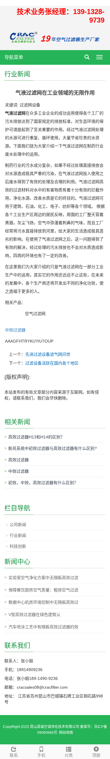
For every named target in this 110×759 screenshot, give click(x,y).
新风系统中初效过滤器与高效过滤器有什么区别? (52, 448)
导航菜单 (13, 57)
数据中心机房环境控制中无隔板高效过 (43, 602)
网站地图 (66, 733)
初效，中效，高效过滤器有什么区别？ (43, 482)
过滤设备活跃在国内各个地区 (52, 363)
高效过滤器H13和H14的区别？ (36, 437)
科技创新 (18, 546)
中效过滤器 (15, 330)
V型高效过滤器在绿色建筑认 (34, 614)
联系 (14, 755)
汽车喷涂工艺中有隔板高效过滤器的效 (43, 626)
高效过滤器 (18, 459)
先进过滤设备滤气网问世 (47, 354)
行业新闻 (18, 535)
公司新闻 (18, 524)
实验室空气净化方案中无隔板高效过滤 (43, 577)
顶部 (96, 755)
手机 (41, 755)
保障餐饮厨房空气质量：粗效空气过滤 (43, 590)
